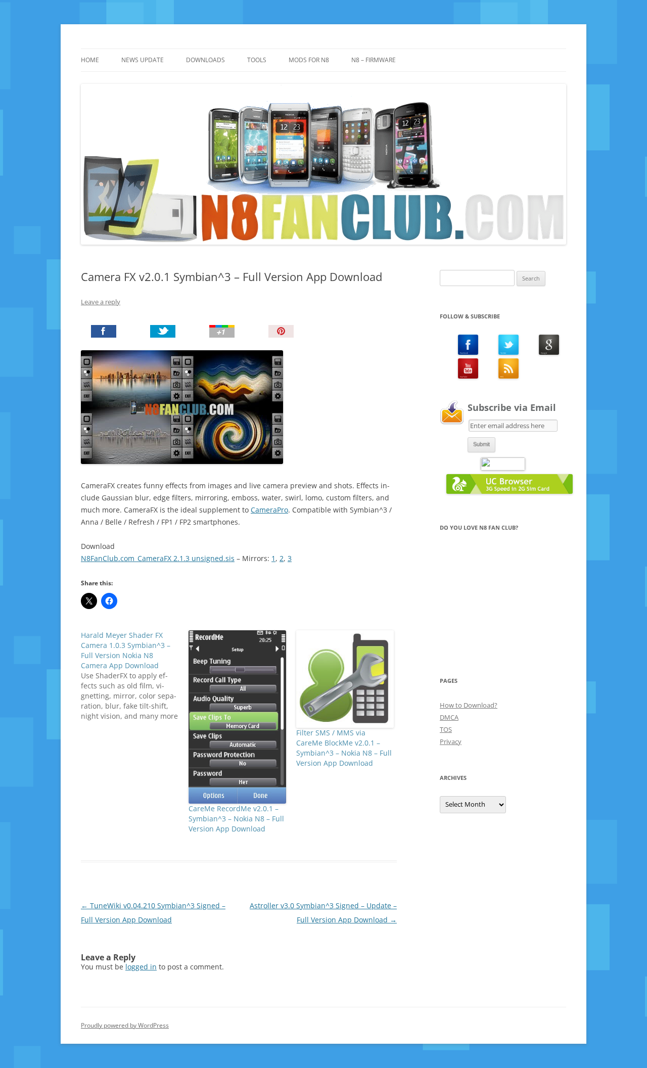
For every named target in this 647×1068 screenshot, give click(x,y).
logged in (141, 966)
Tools (256, 60)
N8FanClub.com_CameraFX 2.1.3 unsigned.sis (158, 558)
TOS (446, 729)
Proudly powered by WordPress (125, 1025)
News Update (142, 60)
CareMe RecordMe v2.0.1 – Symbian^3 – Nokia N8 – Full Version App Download (236, 818)
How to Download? (468, 705)
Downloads (205, 60)
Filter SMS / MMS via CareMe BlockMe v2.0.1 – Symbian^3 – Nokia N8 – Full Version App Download (344, 748)
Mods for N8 (309, 60)
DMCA (449, 717)
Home (90, 60)
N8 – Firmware (373, 60)
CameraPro (269, 510)
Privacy (450, 741)
